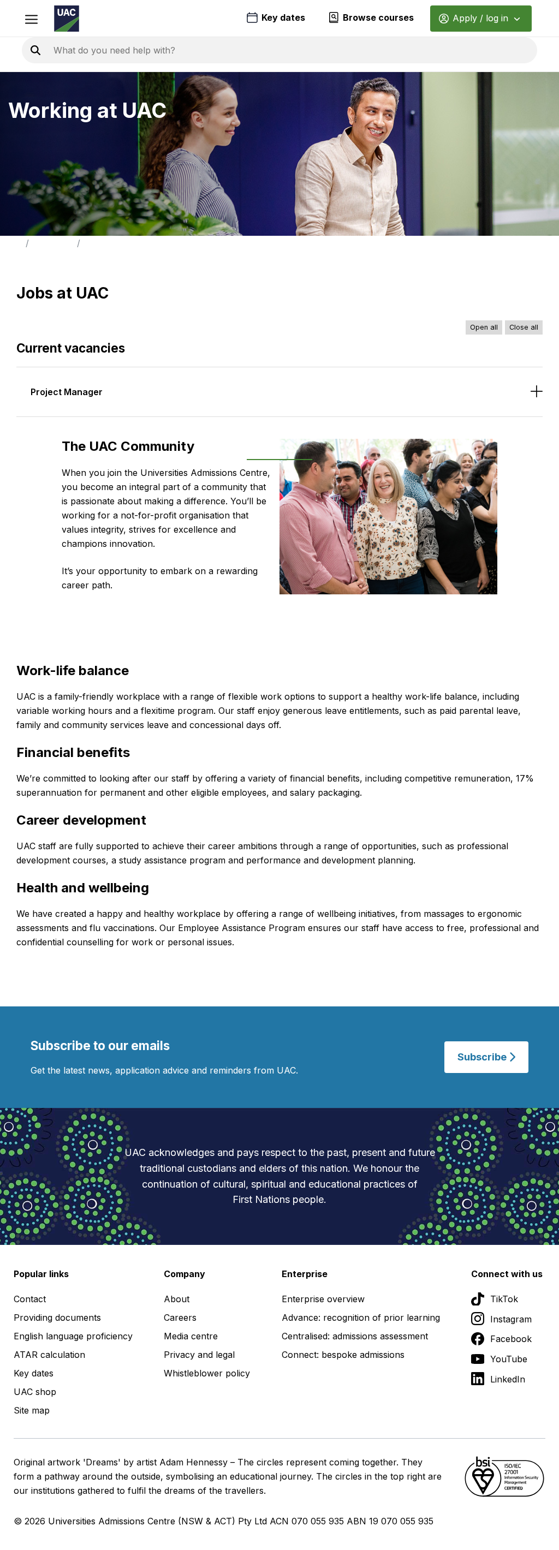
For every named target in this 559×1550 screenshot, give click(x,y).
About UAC (53, 243)
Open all (484, 327)
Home (10, 243)
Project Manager (67, 391)
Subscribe (483, 1057)
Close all (523, 327)
